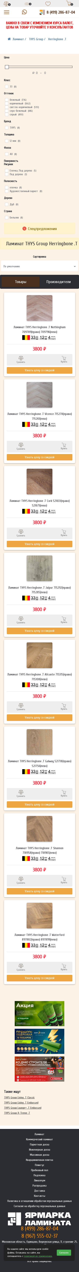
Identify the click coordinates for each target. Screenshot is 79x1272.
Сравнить (21, 362)
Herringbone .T (57, 39)
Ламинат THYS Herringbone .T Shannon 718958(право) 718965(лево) (39, 850)
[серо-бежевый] (6, 110)
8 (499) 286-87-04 (61, 12)
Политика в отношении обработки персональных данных (39, 1201)
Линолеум (39, 1180)
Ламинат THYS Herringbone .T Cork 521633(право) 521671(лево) (40, 503)
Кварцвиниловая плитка (39, 1160)
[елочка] (6, 187)
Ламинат (39, 1134)
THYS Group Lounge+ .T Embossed (22, 1107)
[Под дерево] (6, 174)
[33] (6, 86)
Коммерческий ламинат (39, 1139)
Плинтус (39, 1165)
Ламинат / (20, 39)
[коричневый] (6, 103)
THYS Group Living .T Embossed (21, 1102)
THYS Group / (37, 39)
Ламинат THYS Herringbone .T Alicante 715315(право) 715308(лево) (39, 677)
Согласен (64, 1252)
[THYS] (6, 127)
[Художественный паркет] (6, 190)
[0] (6, 4)
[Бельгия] (6, 217)
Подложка (39, 1175)
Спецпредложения (42, 228)
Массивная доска (39, 1154)
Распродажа (39, 1185)
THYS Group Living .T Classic (19, 1097)
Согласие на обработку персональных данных (39, 1206)
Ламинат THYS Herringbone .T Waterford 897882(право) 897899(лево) (39, 937)
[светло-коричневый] (6, 106)
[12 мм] (6, 140)
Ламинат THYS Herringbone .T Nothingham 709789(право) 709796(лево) (40, 329)
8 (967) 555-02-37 (39, 1236)
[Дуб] (6, 204)
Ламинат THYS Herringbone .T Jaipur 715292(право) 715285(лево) (39, 590)
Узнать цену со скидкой (39, 370)
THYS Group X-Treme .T (17, 1113)
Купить (64, 361)
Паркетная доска (39, 1144)
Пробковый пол (39, 1170)
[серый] (6, 114)
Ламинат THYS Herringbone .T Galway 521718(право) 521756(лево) (39, 763)
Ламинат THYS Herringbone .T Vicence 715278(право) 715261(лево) (39, 416)
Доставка (39, 1190)
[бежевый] (6, 99)
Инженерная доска (39, 1149)
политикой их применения (38, 1256)
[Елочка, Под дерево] (6, 170)
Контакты (39, 1196)
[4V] (6, 153)
